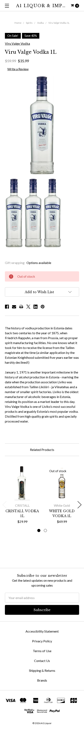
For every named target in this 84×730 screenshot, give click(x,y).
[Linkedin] (35, 307)
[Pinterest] (43, 307)
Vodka (40, 22)
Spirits (29, 22)
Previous (4, 505)
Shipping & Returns (42, 670)
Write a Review (18, 69)
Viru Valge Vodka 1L (59, 22)
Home (17, 22)
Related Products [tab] (42, 450)
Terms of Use (42, 651)
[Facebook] (7, 307)
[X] (28, 307)
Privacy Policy (42, 641)
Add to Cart (22, 495)
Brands (42, 680)
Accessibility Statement (42, 631)
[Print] (21, 307)
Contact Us (42, 661)
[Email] (14, 307)
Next (79, 505)
